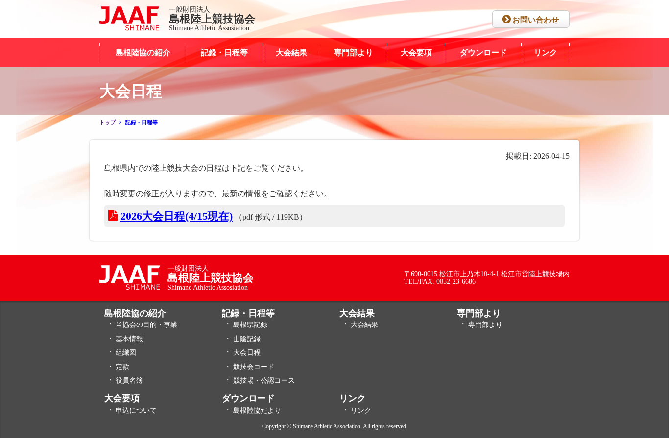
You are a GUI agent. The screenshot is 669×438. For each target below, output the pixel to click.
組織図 (126, 352)
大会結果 (291, 52)
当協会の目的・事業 (146, 324)
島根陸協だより (257, 410)
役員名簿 (129, 380)
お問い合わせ (535, 20)
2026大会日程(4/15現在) (176, 216)
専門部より (353, 52)
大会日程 (247, 352)
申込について (136, 410)
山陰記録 (247, 339)
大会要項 (416, 52)
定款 (122, 366)
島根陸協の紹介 (143, 52)
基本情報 (129, 339)
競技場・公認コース (264, 380)
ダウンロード (483, 52)
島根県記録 (250, 324)
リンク (545, 52)
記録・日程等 (224, 52)
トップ (107, 122)
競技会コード (253, 366)
